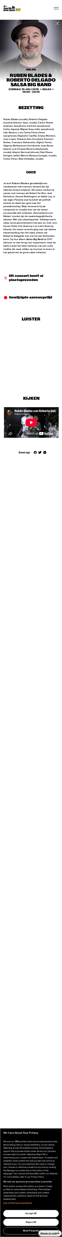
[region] (31, 1182)
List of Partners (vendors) (17, 1203)
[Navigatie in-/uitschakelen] (56, 8)
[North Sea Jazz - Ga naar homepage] (12, 8)
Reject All (31, 1222)
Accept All (31, 1213)
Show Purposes (31, 1230)
